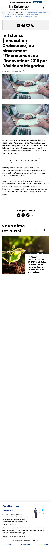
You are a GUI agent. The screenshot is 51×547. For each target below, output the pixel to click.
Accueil (5, 13)
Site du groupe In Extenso (20, 2)
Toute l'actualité (18, 13)
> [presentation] (36, 230)
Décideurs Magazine (11, 145)
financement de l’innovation (15, 170)
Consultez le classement (26, 160)
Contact (38, 2)
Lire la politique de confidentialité (13, 536)
